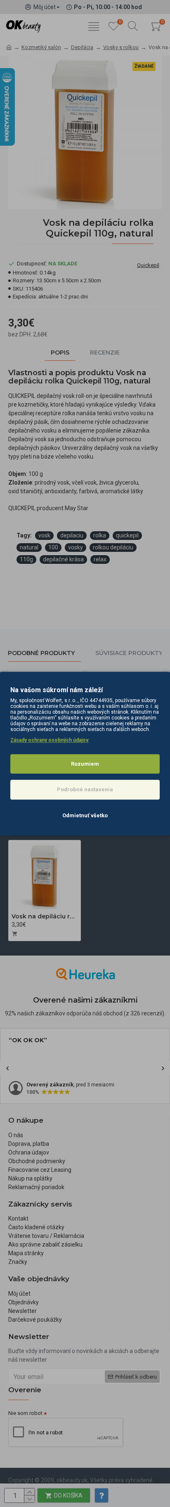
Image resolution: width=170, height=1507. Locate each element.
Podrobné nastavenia (85, 789)
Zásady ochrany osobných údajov (49, 740)
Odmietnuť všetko (85, 815)
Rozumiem (85, 764)
